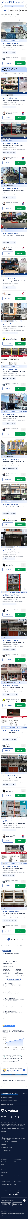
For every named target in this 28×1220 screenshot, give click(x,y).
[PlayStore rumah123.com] (17, 1204)
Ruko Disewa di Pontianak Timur (6, 976)
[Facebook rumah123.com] (2, 1117)
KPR (15, 1161)
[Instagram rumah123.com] (8, 1117)
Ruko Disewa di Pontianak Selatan (6, 970)
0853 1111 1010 (14, 1141)
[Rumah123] (8, 2)
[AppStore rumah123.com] (6, 1204)
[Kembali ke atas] (24, 1200)
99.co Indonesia (17, 1179)
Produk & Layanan (5, 1161)
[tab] (14, 1083)
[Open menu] (26, 2)
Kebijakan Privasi (5, 1179)
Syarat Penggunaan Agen (6, 1184)
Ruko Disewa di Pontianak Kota (18, 970)
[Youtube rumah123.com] (11, 1117)
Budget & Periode (14, 10)
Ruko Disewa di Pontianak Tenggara (19, 973)
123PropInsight (4, 1172)
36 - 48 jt (21, 73)
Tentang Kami (4, 1159)
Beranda (3, 945)
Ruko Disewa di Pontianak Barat (6, 973)
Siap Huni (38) (16, 20)
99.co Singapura (17, 1181)
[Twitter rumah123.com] (5, 1117)
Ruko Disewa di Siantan (20, 975)
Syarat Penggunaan (5, 1181)
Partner (2, 1164)
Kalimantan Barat (16, 945)
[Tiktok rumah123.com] (18, 1116)
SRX (15, 1184)
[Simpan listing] (25, 24)
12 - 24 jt (5, 73)
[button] (13, 6)
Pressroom (3, 1169)
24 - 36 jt (13, 73)
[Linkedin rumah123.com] (15, 1116)
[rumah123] (14, 1111)
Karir (2, 1167)
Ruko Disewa (8, 945)
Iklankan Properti (17, 1159)
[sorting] (7, 10)
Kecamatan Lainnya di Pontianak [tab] (9, 1093)
